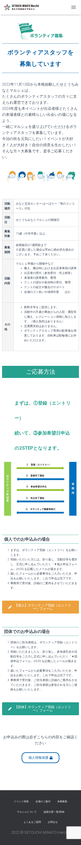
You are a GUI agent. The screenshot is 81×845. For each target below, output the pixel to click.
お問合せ (53, 822)
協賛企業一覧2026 (54, 811)
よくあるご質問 (32, 822)
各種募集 (62, 801)
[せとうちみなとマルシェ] (23, 7)
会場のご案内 (43, 801)
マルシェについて (27, 811)
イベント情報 (21, 801)
